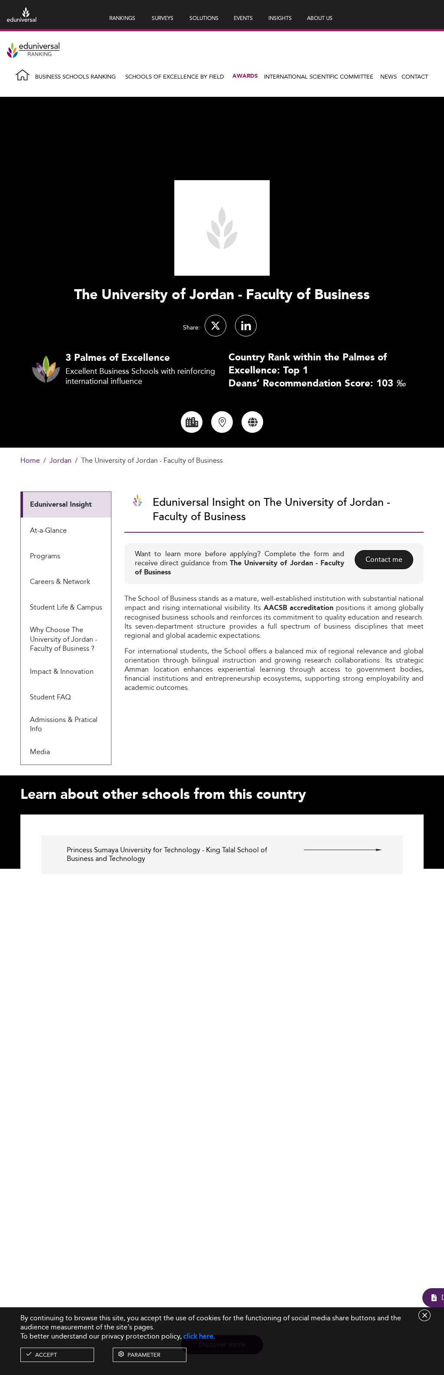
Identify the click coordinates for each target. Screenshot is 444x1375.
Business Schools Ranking (75, 76)
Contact (415, 76)
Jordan (60, 460)
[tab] (66, 505)
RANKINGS (122, 18)
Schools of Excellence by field (174, 76)
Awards (245, 76)
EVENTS (243, 18)
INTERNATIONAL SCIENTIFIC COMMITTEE (318, 76)
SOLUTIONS (204, 18)
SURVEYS (162, 18)
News (388, 76)
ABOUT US (320, 18)
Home (30, 460)
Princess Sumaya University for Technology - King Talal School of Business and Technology (167, 855)
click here (198, 1336)
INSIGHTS (280, 18)
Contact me (384, 559)
